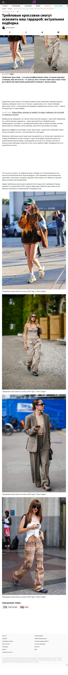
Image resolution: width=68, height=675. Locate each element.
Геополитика (16, 6)
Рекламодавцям (38, 635)
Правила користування (40, 638)
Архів (35, 649)
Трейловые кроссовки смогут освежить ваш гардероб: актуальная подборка (34, 8)
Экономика (28, 6)
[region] (34, 671)
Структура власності (7, 652)
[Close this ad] (67, 665)
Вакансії (4, 649)
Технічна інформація (39, 644)
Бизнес (38, 6)
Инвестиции (59, 6)
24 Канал (5, 6)
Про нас (4, 635)
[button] (9, 32)
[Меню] (3, 2)
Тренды (10, 8)
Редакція (4, 638)
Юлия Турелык (10, 27)
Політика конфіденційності (41, 641)
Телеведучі (5, 646)
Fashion (4, 8)
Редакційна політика (7, 641)
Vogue (12, 74)
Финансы (47, 6)
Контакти (36, 646)
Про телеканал (6, 644)
